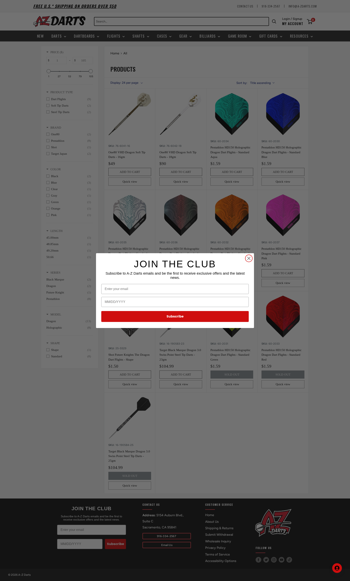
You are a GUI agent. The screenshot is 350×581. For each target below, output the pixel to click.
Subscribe (175, 316)
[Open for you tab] (337, 568)
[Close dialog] (248, 258)
